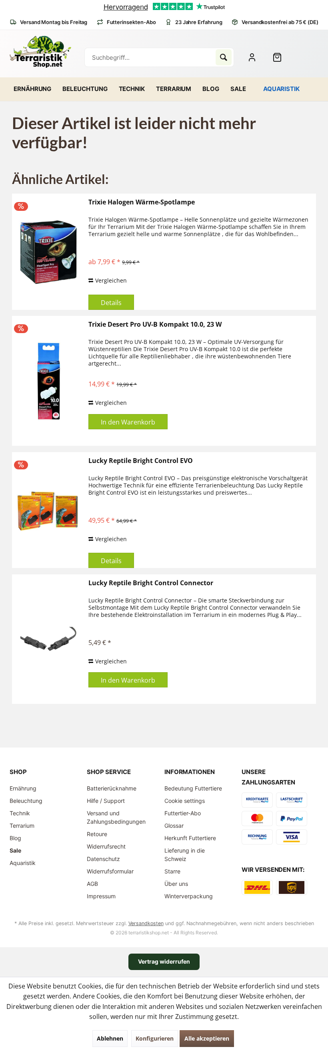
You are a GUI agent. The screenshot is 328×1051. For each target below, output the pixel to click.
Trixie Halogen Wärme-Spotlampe (141, 202)
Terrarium (22, 825)
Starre (172, 871)
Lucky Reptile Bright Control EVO (140, 461)
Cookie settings (184, 800)
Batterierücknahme (111, 788)
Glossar (174, 825)
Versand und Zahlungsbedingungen (116, 817)
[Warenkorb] (280, 57)
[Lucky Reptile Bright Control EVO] (48, 510)
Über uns (176, 883)
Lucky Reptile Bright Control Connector (150, 583)
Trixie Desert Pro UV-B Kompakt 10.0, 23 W (155, 324)
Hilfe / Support (106, 800)
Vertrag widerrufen (164, 961)
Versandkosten (146, 923)
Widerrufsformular (110, 871)
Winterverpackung (188, 896)
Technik (20, 813)
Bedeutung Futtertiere (193, 788)
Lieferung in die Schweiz (184, 854)
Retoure (97, 834)
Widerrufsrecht (106, 846)
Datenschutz (103, 858)
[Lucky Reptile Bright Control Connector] (48, 639)
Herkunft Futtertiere (190, 838)
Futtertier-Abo (182, 813)
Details (111, 302)
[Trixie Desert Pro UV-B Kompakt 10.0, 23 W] (48, 380)
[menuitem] (280, 57)
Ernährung (23, 788)
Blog (15, 838)
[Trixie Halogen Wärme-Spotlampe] (48, 251)
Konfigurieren (155, 1038)
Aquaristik (23, 862)
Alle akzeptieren (206, 1038)
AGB (92, 883)
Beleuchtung (26, 800)
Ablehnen (110, 1038)
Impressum (101, 896)
